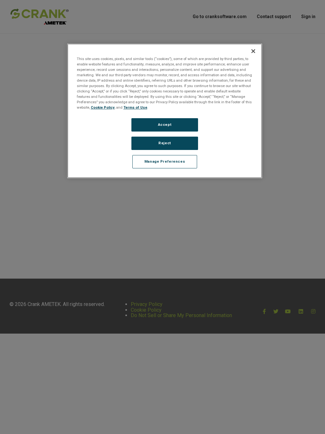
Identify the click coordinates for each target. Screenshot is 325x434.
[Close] (253, 51)
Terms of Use (135, 107)
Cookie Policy (103, 107)
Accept (164, 124)
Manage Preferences (164, 161)
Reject (164, 143)
